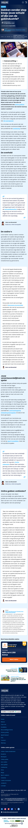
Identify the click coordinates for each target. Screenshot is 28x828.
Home (2, 36)
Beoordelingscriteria (7, 730)
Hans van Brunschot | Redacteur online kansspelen (14, 612)
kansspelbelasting (10, 209)
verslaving (16, 128)
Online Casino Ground (18, 818)
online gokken (19, 104)
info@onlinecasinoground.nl (10, 812)
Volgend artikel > (15, 676)
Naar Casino (14, 659)
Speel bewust (5, 735)
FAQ (2, 737)
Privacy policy (5, 732)
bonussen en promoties (15, 305)
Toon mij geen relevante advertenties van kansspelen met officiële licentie (15, 799)
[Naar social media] (2, 809)
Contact (3, 740)
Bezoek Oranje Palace (22, 7)
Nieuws (8, 36)
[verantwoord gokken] (23, 2)
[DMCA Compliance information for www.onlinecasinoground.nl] (14, 825)
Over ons (3, 724)
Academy (3, 727)
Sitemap (3, 743)
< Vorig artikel (13, 668)
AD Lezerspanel (8, 121)
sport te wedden (13, 441)
